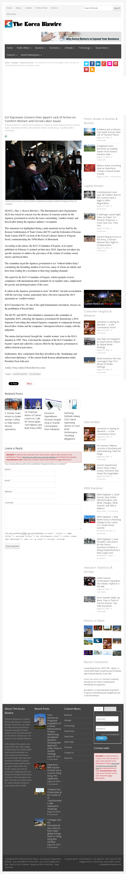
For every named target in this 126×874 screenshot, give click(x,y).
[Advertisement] (43, 91)
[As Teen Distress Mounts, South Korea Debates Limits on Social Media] (98, 640)
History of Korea (66, 125)
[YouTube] (115, 63)
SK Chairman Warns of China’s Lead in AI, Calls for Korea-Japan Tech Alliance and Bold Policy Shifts (33, 420)
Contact (28, 8)
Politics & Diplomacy (50, 127)
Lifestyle (69, 47)
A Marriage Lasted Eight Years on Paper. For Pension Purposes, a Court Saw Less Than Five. (109, 220)
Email (8, 480)
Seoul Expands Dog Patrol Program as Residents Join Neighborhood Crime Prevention (102, 693)
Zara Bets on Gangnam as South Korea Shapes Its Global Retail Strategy (108, 343)
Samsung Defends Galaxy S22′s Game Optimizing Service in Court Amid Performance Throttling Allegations (72, 425)
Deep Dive (68, 736)
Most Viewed (34, 127)
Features (11, 54)
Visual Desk (101, 47)
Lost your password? (110, 734)
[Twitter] (86, 63)
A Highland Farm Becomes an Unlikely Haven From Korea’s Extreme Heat (107, 150)
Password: (100, 724)
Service (54, 8)
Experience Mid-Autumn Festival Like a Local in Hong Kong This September (54, 771)
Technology (84, 47)
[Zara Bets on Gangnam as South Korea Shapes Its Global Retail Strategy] (89, 341)
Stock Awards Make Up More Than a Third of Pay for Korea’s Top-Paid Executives (108, 601)
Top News (64, 127)
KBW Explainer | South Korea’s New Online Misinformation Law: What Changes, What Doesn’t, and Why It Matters (108, 501)
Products (68, 747)
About (18, 8)
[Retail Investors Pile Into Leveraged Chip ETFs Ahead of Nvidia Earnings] (89, 360)
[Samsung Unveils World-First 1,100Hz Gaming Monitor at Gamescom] (88, 652)
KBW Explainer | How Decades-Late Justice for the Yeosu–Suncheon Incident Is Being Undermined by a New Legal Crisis (108, 546)
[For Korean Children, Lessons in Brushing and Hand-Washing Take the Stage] (89, 448)
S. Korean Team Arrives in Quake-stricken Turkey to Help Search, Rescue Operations (13, 421)
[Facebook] (92, 63)
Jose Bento (88, 690)
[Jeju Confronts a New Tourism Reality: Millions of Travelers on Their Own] (88, 641)
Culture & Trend (26, 62)
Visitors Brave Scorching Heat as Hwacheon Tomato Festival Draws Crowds (109, 169)
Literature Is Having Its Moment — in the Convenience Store (108, 324)
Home (9, 8)
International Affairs (19, 127)
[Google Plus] (103, 63)
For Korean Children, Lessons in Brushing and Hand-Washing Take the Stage (109, 449)
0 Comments (115, 176)
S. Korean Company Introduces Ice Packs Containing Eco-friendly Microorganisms (101, 682)
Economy (54, 47)
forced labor (35, 374)
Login (98, 709)
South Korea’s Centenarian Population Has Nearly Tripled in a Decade (108, 582)
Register (110, 709)
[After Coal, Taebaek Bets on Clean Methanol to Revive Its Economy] (117, 653)
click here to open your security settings (38, 457)
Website (8, 491)
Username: (100, 714)
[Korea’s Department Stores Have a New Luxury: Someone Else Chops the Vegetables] (89, 467)
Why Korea (11, 14)
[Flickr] (109, 63)
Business (39, 47)
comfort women (20, 374)
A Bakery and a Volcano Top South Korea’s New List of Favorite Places (108, 132)
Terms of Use (41, 8)
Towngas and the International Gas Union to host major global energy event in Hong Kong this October (54, 830)
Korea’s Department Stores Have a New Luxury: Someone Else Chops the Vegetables (108, 469)
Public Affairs (23, 47)
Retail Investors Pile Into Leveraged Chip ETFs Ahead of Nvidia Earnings (109, 362)
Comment (9, 502)
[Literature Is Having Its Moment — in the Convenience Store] (89, 328)
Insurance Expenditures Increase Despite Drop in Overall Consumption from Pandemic (52, 421)
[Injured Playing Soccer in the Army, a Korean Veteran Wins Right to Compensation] (89, 238)
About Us (68, 758)
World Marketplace (30, 54)
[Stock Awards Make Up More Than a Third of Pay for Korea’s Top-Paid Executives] (89, 599)
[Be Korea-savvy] (33, 24)
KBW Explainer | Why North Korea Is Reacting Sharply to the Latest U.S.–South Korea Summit (109, 522)
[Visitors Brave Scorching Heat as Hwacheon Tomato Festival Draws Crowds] (89, 168)
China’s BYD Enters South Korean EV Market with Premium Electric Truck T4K (102, 672)
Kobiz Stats (69, 742)
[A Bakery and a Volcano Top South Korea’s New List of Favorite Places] (89, 132)
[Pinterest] (86, 69)
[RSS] (92, 69)
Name (8, 469)
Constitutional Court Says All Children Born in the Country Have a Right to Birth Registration (109, 198)
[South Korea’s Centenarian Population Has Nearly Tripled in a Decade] (89, 581)
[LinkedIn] (98, 63)
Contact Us (69, 752)
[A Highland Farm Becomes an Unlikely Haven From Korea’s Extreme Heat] (89, 148)
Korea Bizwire (35, 125)
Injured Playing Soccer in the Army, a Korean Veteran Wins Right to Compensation (109, 241)
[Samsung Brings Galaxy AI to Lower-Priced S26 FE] (98, 652)
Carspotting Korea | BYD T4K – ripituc (100, 668)
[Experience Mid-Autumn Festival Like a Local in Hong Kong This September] (98, 627)
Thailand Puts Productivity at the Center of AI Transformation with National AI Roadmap (54, 799)
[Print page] (43, 136)
